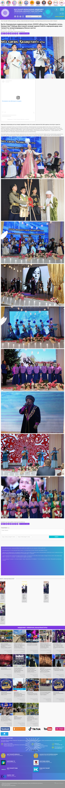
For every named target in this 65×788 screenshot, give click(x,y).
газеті (12, 769)
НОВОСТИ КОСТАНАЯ (11, 775)
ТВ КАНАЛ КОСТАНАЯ (11, 762)
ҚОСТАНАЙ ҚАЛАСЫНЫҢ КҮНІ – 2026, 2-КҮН (6, 693)
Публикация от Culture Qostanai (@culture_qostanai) (18, 119)
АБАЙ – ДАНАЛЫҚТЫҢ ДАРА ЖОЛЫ (18, 717)
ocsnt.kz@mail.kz (58, 748)
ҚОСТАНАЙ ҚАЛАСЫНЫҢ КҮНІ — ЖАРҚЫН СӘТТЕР (58, 669)
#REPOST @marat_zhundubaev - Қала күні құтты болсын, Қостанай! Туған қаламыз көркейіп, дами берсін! (45, 670)
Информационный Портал (46, 762)
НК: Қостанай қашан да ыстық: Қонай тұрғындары (45, 693)
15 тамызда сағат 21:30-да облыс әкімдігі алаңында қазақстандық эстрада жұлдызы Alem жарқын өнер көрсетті (32, 670)
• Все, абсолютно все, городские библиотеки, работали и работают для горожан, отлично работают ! (24, 548)
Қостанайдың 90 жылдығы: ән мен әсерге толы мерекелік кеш (2, 597)
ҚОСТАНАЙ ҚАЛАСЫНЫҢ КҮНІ (6, 669)
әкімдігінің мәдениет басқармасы (15, 755)
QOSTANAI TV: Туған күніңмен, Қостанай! (32, 644)
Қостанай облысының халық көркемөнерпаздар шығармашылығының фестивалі (29, 21)
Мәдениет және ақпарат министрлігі (49, 755)
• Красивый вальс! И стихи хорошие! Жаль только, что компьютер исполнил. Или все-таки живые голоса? (24, 550)
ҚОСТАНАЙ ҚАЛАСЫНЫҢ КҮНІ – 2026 (58, 693)
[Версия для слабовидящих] (23, 16)
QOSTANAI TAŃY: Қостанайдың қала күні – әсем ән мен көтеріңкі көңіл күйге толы (58, 646)
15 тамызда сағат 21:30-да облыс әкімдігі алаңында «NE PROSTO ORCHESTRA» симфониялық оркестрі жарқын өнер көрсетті (18, 670)
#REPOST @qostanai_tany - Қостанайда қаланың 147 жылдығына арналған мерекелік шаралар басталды (19, 694)
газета (45, 769)
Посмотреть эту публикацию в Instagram (11, 101)
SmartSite (13, 785)
